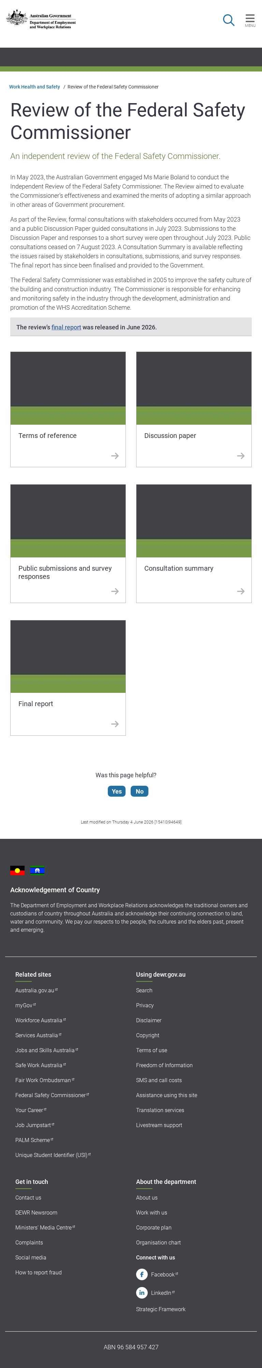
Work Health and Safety (34, 86)
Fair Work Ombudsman (43, 1080)
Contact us (28, 1197)
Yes (117, 791)
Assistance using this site (166, 1095)
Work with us (151, 1212)
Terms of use (151, 1050)
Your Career (29, 1110)
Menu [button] (250, 25)
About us (147, 1197)
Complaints (29, 1242)
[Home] (41, 19)
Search (144, 990)
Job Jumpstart (33, 1125)
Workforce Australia (38, 1020)
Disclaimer (148, 1020)
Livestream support (159, 1125)
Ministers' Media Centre (43, 1227)
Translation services (160, 1110)
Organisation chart (158, 1242)
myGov (23, 1005)
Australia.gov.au (34, 990)
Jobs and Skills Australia (45, 1050)
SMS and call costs (159, 1080)
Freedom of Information (164, 1065)
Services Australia (36, 1035)
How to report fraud (38, 1272)
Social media (30, 1257)
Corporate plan (154, 1227)
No (140, 791)
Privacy (145, 1005)
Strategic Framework (161, 1309)
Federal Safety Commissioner (50, 1095)
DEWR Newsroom (36, 1212)
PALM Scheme (32, 1140)
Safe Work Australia (38, 1065)
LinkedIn (161, 1293)
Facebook (163, 1274)
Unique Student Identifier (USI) (51, 1155)
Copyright (147, 1035)
